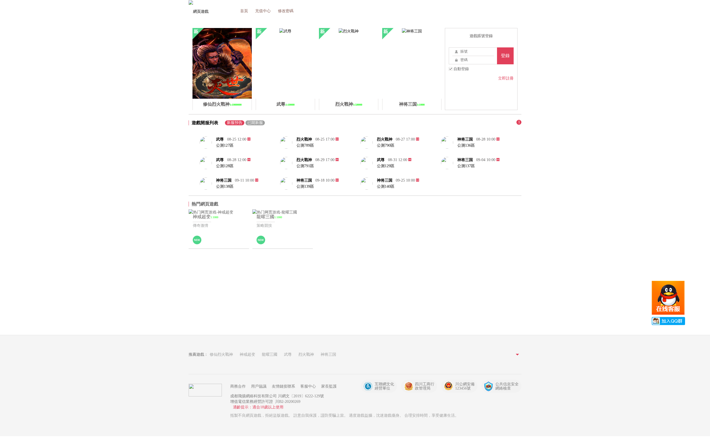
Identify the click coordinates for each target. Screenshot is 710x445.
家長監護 (329, 386)
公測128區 (225, 166)
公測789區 (305, 145)
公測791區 (305, 166)
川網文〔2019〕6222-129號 (301, 396)
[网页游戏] (205, 390)
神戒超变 (247, 354)
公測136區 (466, 145)
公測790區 (385, 145)
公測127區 (225, 145)
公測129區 (385, 166)
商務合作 (238, 386)
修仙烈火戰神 (221, 354)
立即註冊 (506, 78)
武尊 (220, 139)
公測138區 (225, 186)
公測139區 (305, 186)
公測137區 (466, 166)
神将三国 (465, 139)
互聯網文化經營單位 (384, 386)
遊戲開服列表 (205, 122)
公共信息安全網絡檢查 (507, 386)
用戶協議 (259, 386)
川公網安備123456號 (465, 386)
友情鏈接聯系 (283, 386)
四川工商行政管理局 (424, 386)
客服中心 (308, 386)
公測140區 (385, 186)
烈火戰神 (304, 139)
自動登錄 (460, 69)
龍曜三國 (269, 354)
